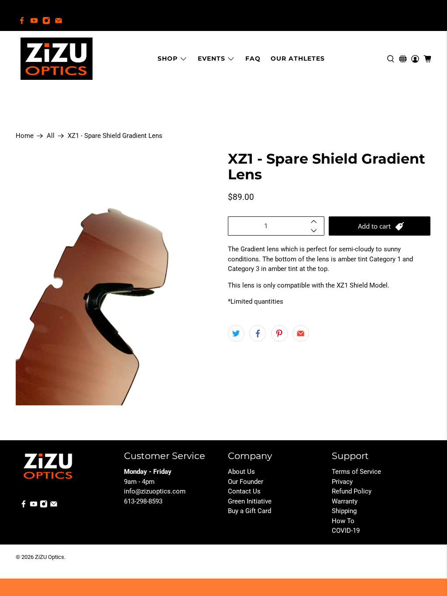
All (51, 136)
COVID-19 (346, 530)
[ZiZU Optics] (57, 59)
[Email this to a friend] (300, 333)
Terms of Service (356, 472)
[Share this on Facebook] (257, 333)
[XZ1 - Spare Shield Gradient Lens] (117, 278)
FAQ (253, 58)
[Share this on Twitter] (236, 333)
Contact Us (244, 491)
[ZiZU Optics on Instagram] (46, 20)
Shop (168, 58)
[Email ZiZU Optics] (58, 20)
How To (343, 521)
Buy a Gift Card (249, 511)
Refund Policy (351, 491)
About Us (241, 472)
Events (211, 58)
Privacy (342, 482)
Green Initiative (250, 501)
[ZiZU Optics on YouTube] (34, 20)
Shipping (344, 511)
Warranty (345, 501)
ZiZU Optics (49, 557)
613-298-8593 (143, 501)
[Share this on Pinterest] (279, 333)
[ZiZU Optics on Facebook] (22, 20)
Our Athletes (298, 58)
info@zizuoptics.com (155, 491)
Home (25, 136)
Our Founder (245, 482)
